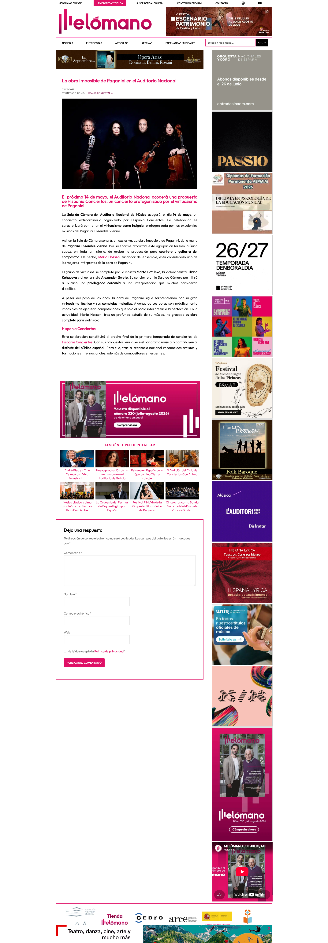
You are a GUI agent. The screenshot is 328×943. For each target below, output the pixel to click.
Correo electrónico (77, 613)
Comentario (73, 553)
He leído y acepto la (97, 651)
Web (67, 632)
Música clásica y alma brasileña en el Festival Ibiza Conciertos (77, 506)
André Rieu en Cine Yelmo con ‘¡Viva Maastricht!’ (77, 474)
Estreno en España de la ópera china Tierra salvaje (147, 474)
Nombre (70, 594)
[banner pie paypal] (164, 934)
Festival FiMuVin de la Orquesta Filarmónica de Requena (147, 506)
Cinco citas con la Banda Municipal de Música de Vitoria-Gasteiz (182, 506)
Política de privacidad (109, 651)
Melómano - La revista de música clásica (105, 21)
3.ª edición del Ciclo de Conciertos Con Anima (182, 472)
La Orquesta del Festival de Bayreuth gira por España (112, 506)
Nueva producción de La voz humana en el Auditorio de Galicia (112, 474)
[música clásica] (242, 634)
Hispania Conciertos (77, 342)
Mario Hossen (109, 257)
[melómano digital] (242, 80)
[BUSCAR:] (230, 42)
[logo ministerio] (217, 916)
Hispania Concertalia (100, 93)
